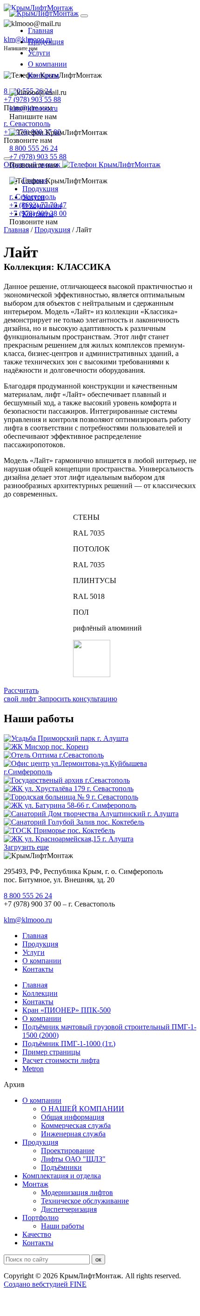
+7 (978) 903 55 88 (38, 157)
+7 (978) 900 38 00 (38, 213)
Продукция (46, 42)
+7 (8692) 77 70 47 (38, 205)
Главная (40, 30)
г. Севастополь (32, 197)
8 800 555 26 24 (33, 148)
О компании (47, 64)
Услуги (39, 53)
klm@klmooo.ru (33, 108)
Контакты (43, 75)
